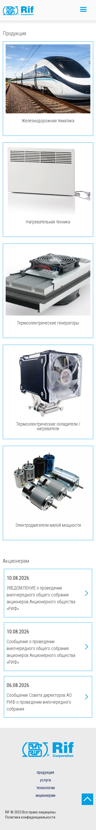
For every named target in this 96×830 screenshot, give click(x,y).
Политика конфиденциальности (30, 817)
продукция (45, 772)
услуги (45, 780)
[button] (83, 12)
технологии (45, 787)
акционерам (45, 795)
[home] (22, 11)
